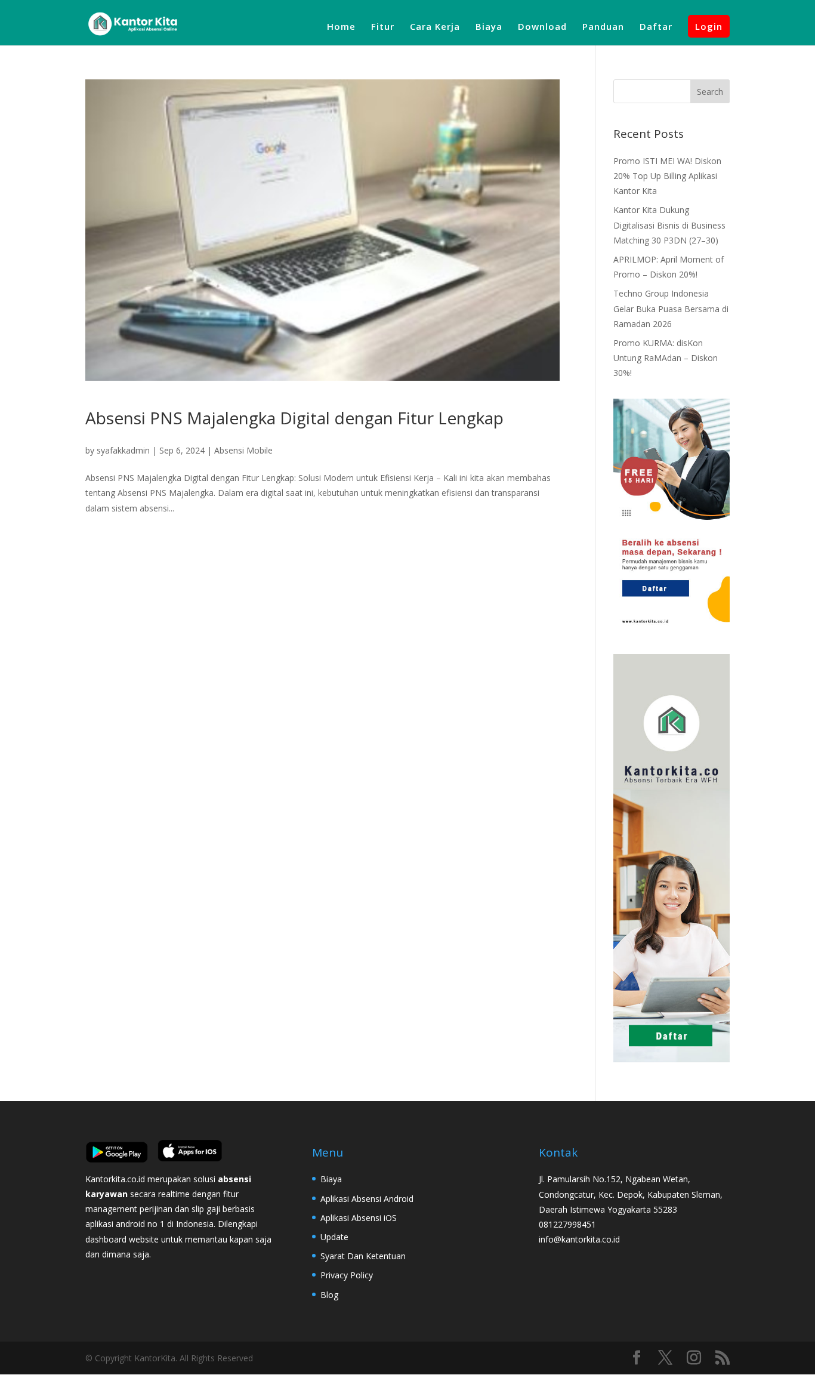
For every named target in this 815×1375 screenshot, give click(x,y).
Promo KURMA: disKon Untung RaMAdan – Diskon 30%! (665, 357)
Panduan (603, 27)
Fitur (382, 27)
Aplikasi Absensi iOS (358, 1217)
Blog (329, 1294)
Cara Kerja (435, 27)
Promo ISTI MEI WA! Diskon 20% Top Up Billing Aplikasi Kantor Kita (667, 175)
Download (542, 27)
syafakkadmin (123, 450)
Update (334, 1237)
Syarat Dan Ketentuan (363, 1256)
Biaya (489, 27)
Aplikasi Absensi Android (366, 1198)
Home (341, 27)
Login (709, 26)
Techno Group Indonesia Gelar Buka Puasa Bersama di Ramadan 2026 (670, 308)
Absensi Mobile (243, 450)
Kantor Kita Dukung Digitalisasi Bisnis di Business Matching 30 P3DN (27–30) (669, 224)
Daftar (656, 27)
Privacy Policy (346, 1275)
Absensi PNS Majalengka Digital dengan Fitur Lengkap (294, 417)
